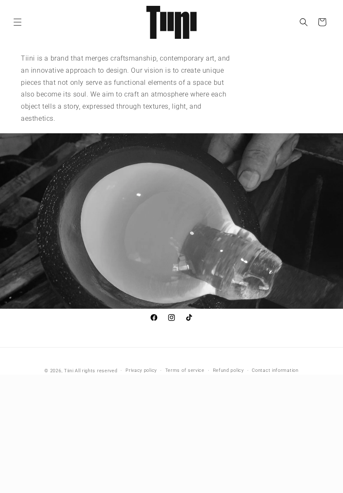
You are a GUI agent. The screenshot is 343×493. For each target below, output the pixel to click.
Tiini (69, 371)
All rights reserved (96, 371)
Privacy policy (141, 370)
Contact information (275, 370)
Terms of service (185, 370)
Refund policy (228, 370)
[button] (17, 22)
